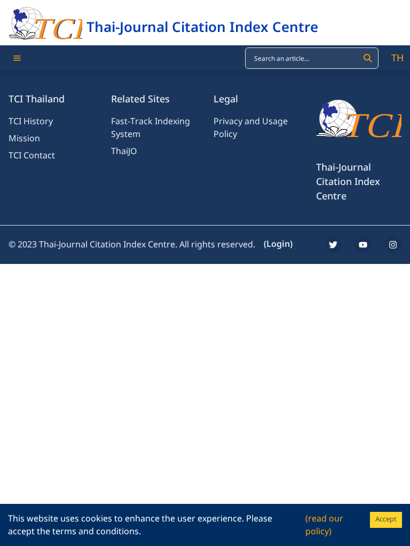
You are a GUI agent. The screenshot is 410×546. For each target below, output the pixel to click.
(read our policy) (324, 525)
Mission (24, 138)
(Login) (278, 244)
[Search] (368, 58)
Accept (386, 519)
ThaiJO (124, 151)
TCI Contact (32, 155)
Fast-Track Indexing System (150, 128)
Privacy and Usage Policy (251, 128)
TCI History (31, 121)
